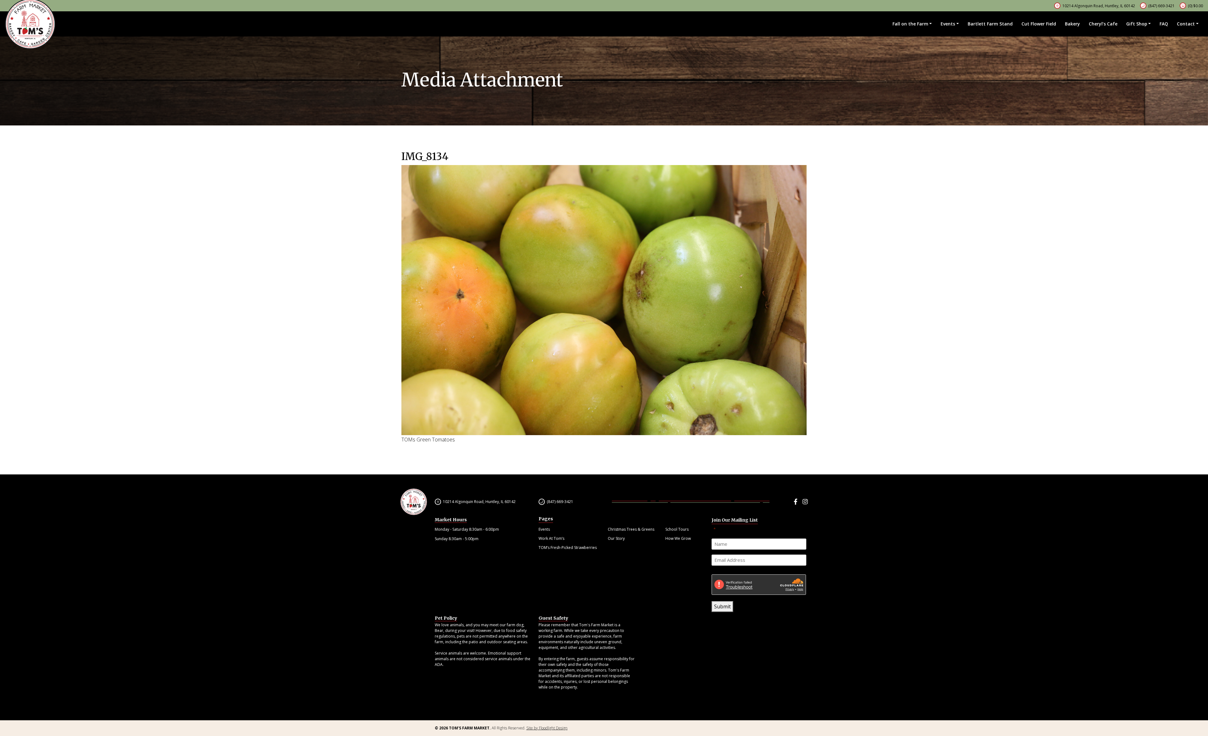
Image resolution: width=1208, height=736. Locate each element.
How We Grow (678, 538)
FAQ (1164, 24)
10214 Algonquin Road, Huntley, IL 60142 (479, 501)
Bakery (1072, 24)
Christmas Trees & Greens (631, 529)
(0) (1195, 5)
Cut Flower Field (1038, 24)
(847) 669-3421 (1161, 5)
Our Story (616, 538)
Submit (722, 606)
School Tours (677, 529)
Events (948, 24)
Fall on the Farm (910, 24)
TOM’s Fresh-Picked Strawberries (568, 547)
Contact (1186, 24)
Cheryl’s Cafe (1103, 24)
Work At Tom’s (551, 538)
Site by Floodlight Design (547, 728)
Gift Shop (1136, 24)
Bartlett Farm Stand (990, 24)
